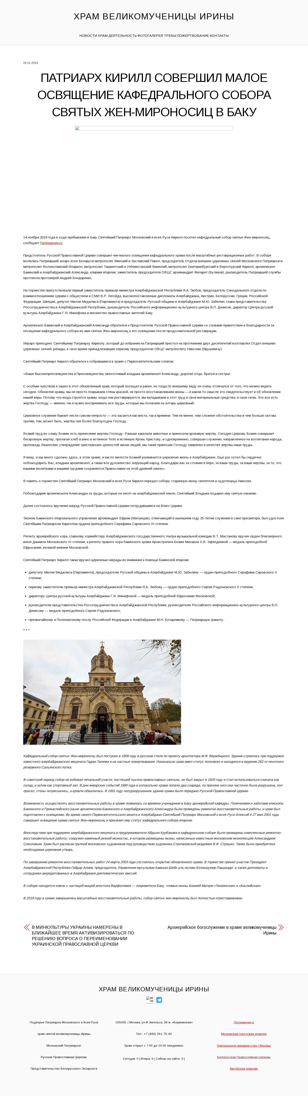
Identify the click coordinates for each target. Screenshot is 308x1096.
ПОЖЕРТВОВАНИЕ (193, 35)
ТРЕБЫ (170, 35)
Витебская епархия (244, 1068)
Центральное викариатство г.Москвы (244, 1045)
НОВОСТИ (88, 35)
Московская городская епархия (244, 1034)
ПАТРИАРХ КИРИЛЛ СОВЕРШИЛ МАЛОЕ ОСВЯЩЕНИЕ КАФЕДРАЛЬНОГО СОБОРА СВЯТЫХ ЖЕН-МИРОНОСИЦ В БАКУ (154, 94)
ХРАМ (103, 35)
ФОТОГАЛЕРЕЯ (150, 35)
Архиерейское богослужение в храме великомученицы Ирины (222, 930)
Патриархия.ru (51, 243)
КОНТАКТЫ (219, 35)
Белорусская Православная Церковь (244, 1057)
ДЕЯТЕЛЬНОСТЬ (122, 35)
